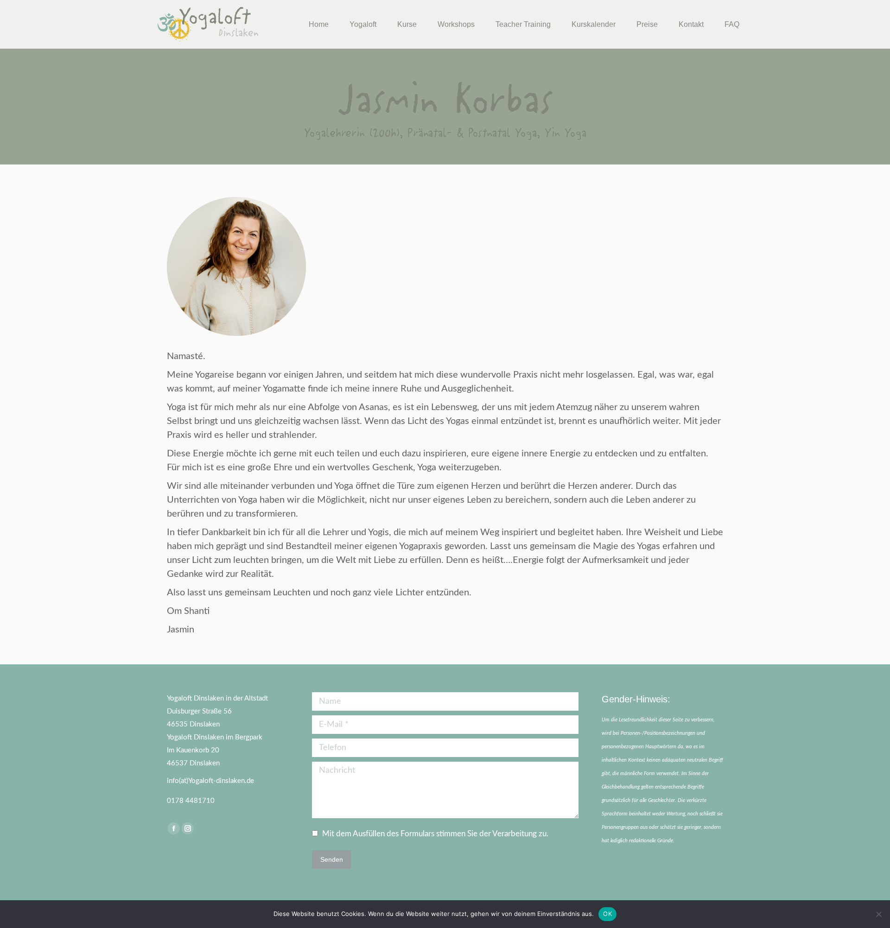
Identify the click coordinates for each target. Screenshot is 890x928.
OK (607, 913)
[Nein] (878, 914)
